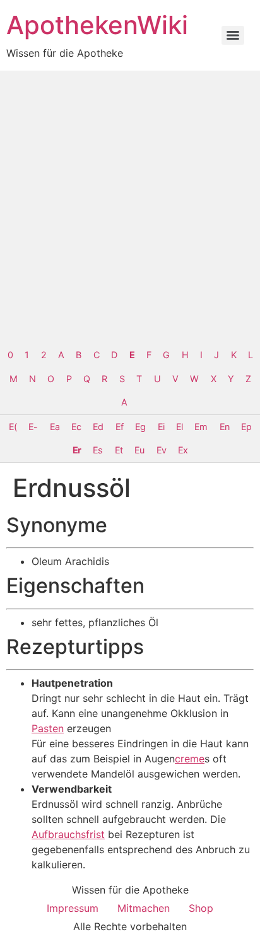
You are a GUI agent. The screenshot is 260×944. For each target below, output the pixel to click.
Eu (139, 450)
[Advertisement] (130, 207)
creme (189, 758)
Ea (54, 426)
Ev (161, 450)
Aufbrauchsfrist (68, 834)
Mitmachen (143, 908)
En (224, 426)
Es (97, 450)
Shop (201, 908)
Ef (119, 426)
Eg (140, 426)
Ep (246, 426)
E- (32, 426)
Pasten (48, 728)
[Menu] (233, 35)
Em (200, 426)
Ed (98, 426)
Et (118, 450)
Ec (76, 426)
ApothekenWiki (97, 24)
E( (12, 426)
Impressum (72, 908)
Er (77, 450)
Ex (182, 450)
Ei (161, 426)
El (179, 426)
